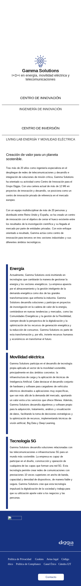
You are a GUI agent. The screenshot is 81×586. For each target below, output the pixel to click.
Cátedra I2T (64, 564)
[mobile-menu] (73, 6)
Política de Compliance (29, 564)
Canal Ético (50, 564)
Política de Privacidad (21, 559)
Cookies (41, 559)
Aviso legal (54, 559)
